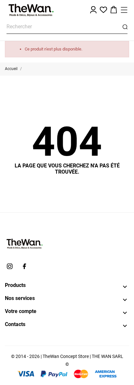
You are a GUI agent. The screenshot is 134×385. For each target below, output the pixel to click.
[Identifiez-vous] (93, 9)
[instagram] (10, 266)
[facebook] (24, 266)
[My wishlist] (103, 10)
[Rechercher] (124, 26)
